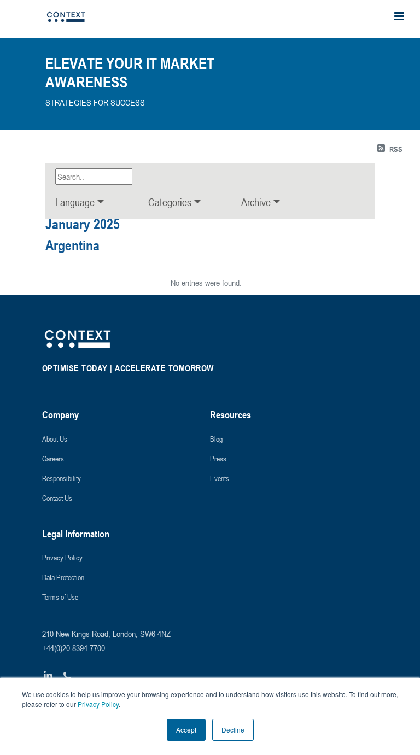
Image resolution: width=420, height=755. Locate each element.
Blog (216, 438)
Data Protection (63, 577)
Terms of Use (60, 596)
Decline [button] (232, 729)
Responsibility (61, 478)
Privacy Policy (97, 704)
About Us (54, 438)
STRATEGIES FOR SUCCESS (95, 102)
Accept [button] (186, 729)
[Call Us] (67, 676)
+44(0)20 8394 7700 (73, 647)
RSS (395, 149)
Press (218, 458)
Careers (53, 458)
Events (219, 478)
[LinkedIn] (48, 676)
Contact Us (57, 497)
